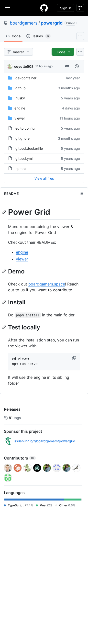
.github (20, 88)
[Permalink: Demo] (4, 271)
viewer (19, 118)
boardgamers (23, 23)
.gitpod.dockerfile (28, 148)
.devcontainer (25, 78)
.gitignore (22, 138)
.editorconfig (24, 128)
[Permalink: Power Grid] (4, 212)
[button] (74, 358)
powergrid (52, 23)
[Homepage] (44, 8)
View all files (44, 178)
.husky (19, 98)
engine (19, 108)
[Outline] (81, 193)
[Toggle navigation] (7, 7)
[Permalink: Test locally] (4, 327)
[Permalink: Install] (4, 302)
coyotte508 (23, 66)
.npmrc (20, 168)
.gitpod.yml (23, 158)
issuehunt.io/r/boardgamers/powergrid (44, 441)
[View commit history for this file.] (77, 66)
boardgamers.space (46, 284)
